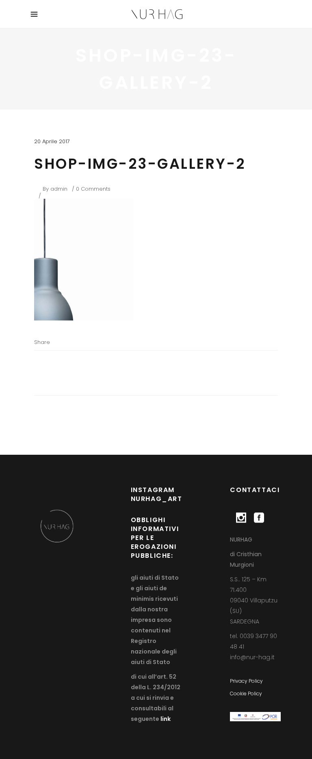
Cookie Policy (246, 693)
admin (58, 189)
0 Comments (93, 189)
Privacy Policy (246, 680)
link (165, 719)
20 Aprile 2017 (52, 141)
